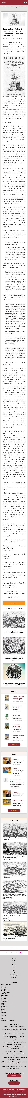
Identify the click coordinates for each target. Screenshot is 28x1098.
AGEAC (14, 972)
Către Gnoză (16, 700)
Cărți (14, 962)
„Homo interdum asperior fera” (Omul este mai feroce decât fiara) (14, 937)
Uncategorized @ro (6, 992)
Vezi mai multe (14, 744)
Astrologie (3, 1006)
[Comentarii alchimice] (7, 707)
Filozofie (3, 989)
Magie (2, 1017)
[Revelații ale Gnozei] (7, 793)
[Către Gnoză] (7, 698)
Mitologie (3, 987)
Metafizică (15, 698)
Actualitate (16, 802)
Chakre (3, 1009)
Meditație (3, 1012)
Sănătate (3, 1015)
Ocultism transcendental (17, 738)
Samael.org (14, 977)
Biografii (3, 1008)
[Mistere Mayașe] (7, 717)
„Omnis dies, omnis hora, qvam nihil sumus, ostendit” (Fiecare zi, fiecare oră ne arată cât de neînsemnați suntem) (14, 1053)
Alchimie (17, 33)
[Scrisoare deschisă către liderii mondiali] (5, 780)
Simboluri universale (9, 33)
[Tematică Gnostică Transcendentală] (7, 760)
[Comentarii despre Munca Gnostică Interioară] (7, 770)
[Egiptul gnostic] (7, 726)
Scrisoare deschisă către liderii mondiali (17, 785)
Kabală (3, 1004)
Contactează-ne (14, 1075)
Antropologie (16, 715)
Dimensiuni (4, 1011)
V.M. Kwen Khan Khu (8, 839)
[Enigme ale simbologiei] (7, 953)
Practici (14, 965)
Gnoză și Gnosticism (6, 984)
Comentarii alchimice (16, 708)
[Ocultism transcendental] (7, 737)
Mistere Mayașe (17, 718)
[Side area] (21, 2)
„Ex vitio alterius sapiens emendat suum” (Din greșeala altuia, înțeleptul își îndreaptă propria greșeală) (15, 895)
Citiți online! (4, 994)
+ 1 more (20, 698)
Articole (14, 960)
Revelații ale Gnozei (18, 794)
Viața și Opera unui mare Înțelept (18, 804)
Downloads (4, 986)
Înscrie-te (14, 1083)
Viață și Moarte (4, 1000)
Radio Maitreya (14, 975)
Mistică (3, 1014)
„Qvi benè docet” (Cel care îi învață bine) (14, 876)
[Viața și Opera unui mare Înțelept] (7, 802)
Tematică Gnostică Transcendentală (18, 761)
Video (14, 967)
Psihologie (15, 696)
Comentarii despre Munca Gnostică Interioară (18, 772)
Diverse (3, 1018)
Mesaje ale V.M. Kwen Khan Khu (17, 782)
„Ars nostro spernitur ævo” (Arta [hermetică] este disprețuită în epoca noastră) (13, 917)
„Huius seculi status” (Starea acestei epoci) (15, 837)
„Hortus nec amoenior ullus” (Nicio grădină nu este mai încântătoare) (14, 856)
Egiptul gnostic (17, 729)
